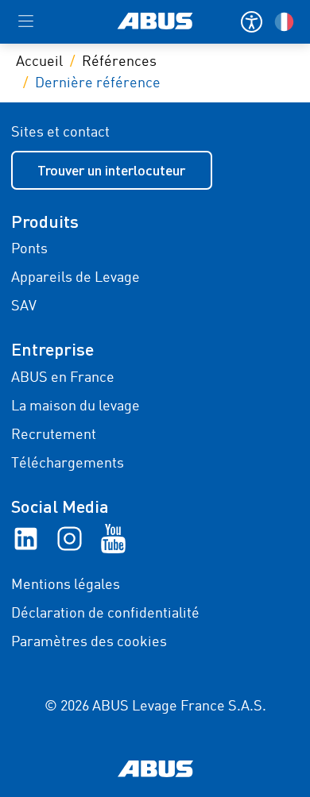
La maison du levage (75, 406)
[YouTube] (113, 538)
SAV (24, 306)
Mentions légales (65, 585)
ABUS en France (62, 378)
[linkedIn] (26, 538)
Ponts (29, 249)
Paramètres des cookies (89, 642)
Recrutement (53, 435)
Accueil (39, 62)
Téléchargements (67, 463)
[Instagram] (69, 538)
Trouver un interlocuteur (111, 170)
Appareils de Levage (75, 278)
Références (119, 62)
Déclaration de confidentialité (105, 613)
